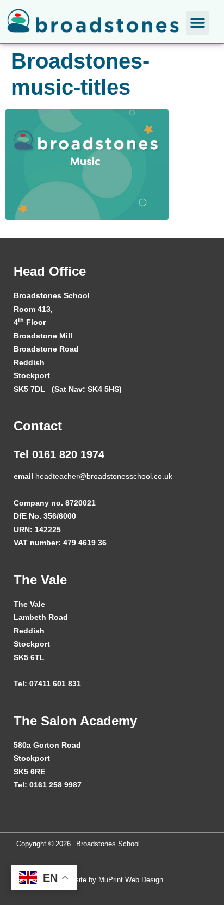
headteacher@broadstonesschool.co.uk (103, 476)
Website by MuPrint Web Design (112, 880)
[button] (198, 23)
